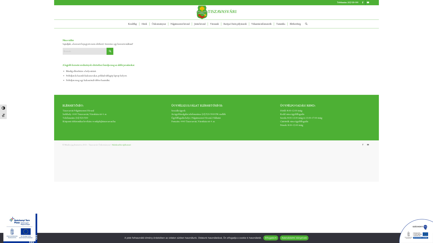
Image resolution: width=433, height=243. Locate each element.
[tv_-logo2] (216, 12)
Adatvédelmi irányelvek (294, 237)
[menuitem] (132, 24)
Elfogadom (271, 237)
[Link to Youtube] (367, 2)
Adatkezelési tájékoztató (121, 145)
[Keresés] (305, 24)
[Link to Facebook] (362, 2)
